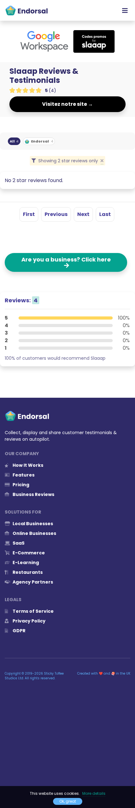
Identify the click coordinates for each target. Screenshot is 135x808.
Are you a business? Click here (66, 262)
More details (93, 793)
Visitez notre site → (67, 104)
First (29, 214)
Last (105, 214)
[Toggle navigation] (125, 10)
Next (83, 214)
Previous (56, 214)
